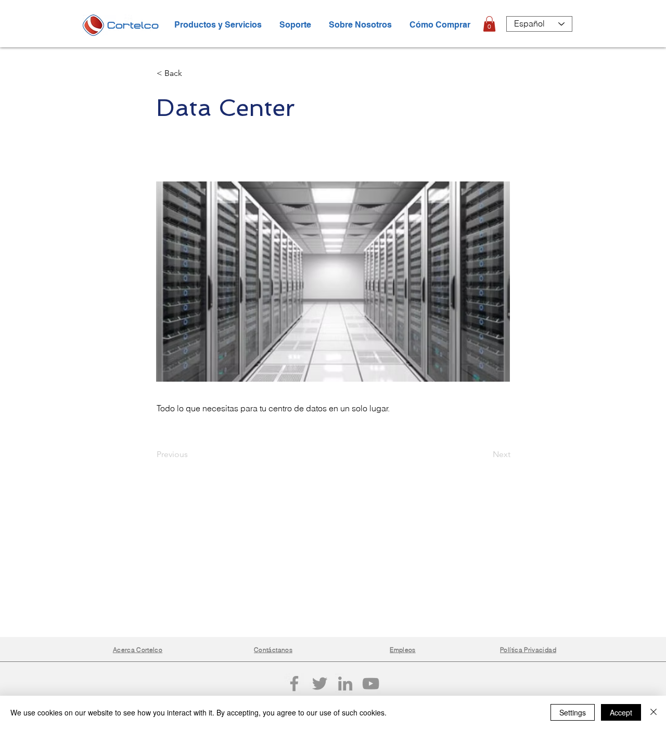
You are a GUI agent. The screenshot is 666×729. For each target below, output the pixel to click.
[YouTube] (371, 683)
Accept (621, 712)
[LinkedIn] (345, 683)
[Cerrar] (653, 712)
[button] (489, 24)
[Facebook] (294, 683)
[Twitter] (320, 683)
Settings (572, 712)
